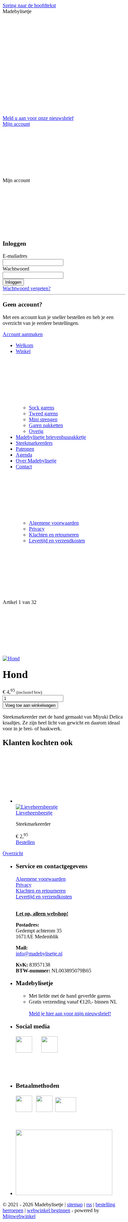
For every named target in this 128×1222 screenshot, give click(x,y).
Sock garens (41, 407)
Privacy (37, 529)
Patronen (25, 449)
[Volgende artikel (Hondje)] (64, 630)
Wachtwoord (16, 269)
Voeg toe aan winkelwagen (30, 705)
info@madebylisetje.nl (39, 953)
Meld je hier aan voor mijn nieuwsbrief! (70, 1013)
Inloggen (13, 282)
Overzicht (13, 853)
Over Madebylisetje (36, 460)
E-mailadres (15, 256)
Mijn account (16, 124)
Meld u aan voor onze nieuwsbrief (38, 118)
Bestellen (25, 842)
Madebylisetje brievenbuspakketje (51, 437)
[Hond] (11, 658)
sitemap (75, 1204)
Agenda (24, 455)
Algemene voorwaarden (54, 523)
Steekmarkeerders (34, 443)
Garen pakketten (46, 425)
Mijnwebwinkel (19, 1216)
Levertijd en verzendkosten (57, 540)
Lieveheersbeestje (34, 813)
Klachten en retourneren (54, 534)
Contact (24, 466)
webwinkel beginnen (48, 1210)
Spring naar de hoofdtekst (29, 5)
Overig (36, 431)
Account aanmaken (23, 334)
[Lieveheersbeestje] (70, 779)
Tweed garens (43, 413)
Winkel (23, 351)
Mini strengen (43, 419)
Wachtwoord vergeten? (27, 288)
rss (89, 1204)
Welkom (24, 345)
